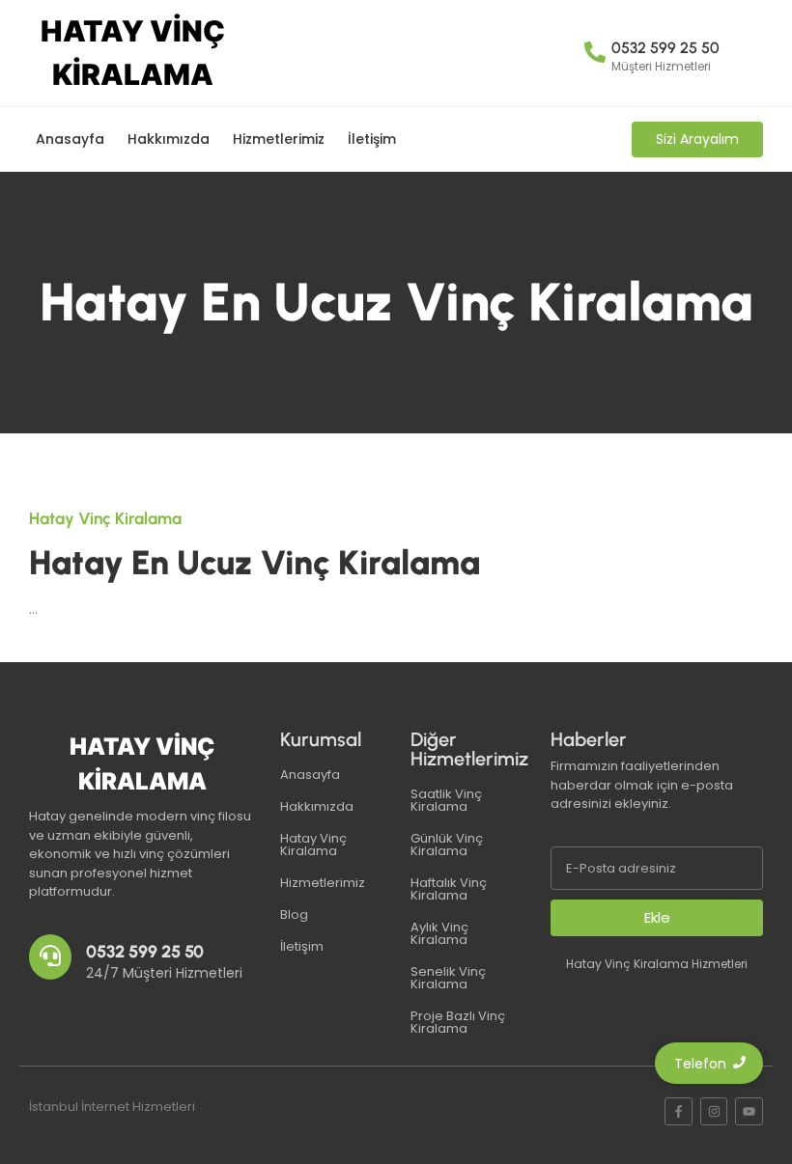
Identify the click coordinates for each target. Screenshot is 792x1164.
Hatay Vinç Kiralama (313, 844)
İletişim (372, 139)
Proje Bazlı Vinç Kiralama (457, 1022)
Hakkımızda (168, 139)
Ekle (657, 917)
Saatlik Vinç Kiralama (446, 800)
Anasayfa (70, 139)
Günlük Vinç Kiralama (446, 844)
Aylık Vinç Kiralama (439, 933)
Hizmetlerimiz (279, 139)
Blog (294, 914)
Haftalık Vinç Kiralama (448, 888)
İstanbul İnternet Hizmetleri (112, 1106)
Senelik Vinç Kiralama (448, 977)
